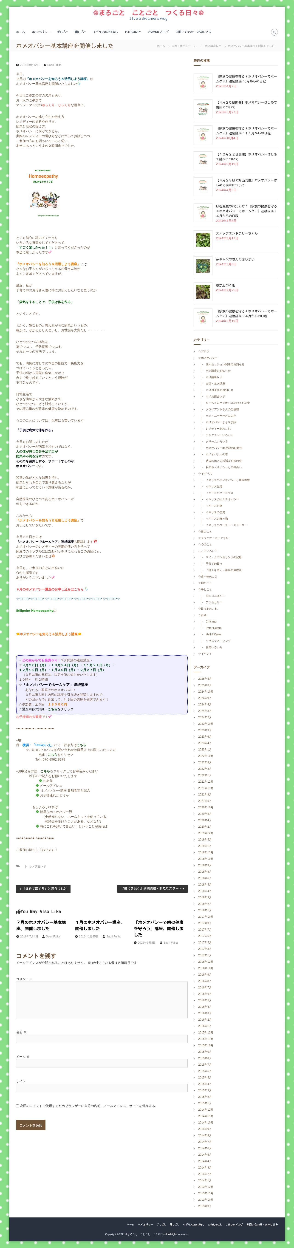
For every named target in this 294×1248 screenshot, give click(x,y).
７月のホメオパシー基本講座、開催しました (41, 925)
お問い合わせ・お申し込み (193, 31)
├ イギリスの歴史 (211, 512)
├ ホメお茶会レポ (211, 396)
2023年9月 (205, 730)
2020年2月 (205, 826)
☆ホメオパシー (181, 46)
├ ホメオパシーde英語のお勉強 (220, 448)
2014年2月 (205, 1174)
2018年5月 (205, 884)
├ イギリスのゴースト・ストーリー (222, 525)
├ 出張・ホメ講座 (211, 383)
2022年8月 (205, 762)
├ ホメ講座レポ (209, 46)
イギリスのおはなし (105, 31)
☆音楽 (202, 615)
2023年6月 (205, 736)
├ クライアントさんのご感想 (218, 409)
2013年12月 (205, 1187)
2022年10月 (205, 756)
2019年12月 (205, 833)
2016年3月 (205, 1013)
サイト (21, 1081)
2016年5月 (205, 1000)
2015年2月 (205, 1096)
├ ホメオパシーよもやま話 (217, 422)
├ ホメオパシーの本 (213, 454)
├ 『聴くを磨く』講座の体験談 (220, 570)
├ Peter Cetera (211, 628)
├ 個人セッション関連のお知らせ (221, 364)
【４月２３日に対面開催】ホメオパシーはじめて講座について (246, 183)
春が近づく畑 (225, 285)
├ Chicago (207, 621)
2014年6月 (205, 1148)
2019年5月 (205, 839)
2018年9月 (205, 865)
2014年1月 (205, 1180)
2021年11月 (205, 788)
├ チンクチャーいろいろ (215, 435)
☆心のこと (205, 544)
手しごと (62, 31)
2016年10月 (205, 968)
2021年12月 (205, 781)
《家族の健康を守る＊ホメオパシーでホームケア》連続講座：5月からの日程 (246, 79)
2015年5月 (205, 1077)
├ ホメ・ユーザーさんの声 (217, 415)
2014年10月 (205, 1122)
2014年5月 (205, 1154)
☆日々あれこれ (208, 608)
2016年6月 (205, 994)
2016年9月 (205, 974)
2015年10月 (205, 1045)
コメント (24, 979)
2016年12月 (205, 961)
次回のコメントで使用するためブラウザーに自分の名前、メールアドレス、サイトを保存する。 (89, 1106)
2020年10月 (205, 807)
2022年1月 (205, 775)
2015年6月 (205, 1071)
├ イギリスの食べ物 (213, 518)
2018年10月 (205, 858)
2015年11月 (205, 1039)
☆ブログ (203, 351)
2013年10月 (205, 1199)
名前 (21, 1032)
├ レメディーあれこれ (214, 428)
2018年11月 (205, 852)
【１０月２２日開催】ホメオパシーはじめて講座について (246, 157)
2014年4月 (205, 1161)
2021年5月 (205, 801)
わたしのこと (133, 31)
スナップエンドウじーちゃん (237, 233)
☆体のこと (205, 531)
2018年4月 (205, 891)
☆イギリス (205, 473)
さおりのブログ (158, 31)
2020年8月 (205, 813)
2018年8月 (205, 871)
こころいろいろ (208, 550)
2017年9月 (205, 923)
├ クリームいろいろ (213, 441)
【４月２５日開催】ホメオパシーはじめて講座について (246, 105)
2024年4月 (205, 704)
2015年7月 (205, 1064)
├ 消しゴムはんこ (211, 595)
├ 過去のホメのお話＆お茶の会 (220, 460)
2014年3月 (205, 1167)
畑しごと (80, 31)
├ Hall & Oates (211, 634)
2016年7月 (205, 987)
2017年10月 (205, 916)
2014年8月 (205, 1135)
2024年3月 (205, 711)
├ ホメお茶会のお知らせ (215, 390)
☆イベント (205, 653)
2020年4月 (205, 820)
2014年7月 (205, 1141)
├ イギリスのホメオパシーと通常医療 (224, 480)
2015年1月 (205, 1103)
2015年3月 (205, 1090)
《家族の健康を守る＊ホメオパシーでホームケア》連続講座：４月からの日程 (246, 314)
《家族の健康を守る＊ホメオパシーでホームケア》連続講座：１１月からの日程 (246, 131)
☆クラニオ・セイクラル (213, 538)
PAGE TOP (283, 1206)
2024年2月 (205, 717)
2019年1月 (205, 846)
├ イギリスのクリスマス (215, 493)
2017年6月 (205, 936)
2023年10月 (205, 723)
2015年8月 (205, 1058)
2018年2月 (205, 904)
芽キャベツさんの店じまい (235, 259)
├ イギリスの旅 (210, 505)
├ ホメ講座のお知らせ (214, 370)
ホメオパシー (41, 31)
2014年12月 (205, 1109)
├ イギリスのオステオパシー (218, 499)
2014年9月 (205, 1129)
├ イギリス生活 (210, 486)
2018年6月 (205, 878)
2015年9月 (205, 1051)
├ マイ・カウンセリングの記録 (220, 557)
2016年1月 (205, 1026)
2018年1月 (205, 910)
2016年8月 (205, 981)
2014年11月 (205, 1116)
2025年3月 (205, 685)
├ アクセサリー (210, 602)
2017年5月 (205, 942)
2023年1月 (205, 749)
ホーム (20, 31)
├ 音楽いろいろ (210, 647)
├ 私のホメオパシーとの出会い (220, 467)
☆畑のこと (205, 583)
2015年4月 (205, 1084)
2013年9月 (205, 1206)
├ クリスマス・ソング (214, 640)
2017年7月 (205, 929)
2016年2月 (205, 1019)
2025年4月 (205, 678)
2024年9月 (205, 698)
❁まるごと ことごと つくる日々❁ (148, 12)
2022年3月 (205, 768)
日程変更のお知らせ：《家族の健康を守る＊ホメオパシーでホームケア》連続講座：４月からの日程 (246, 211)
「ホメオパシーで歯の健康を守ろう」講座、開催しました (159, 928)
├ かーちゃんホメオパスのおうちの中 (224, 403)
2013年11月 (205, 1193)
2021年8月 (205, 794)
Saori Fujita (54, 65)
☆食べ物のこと (208, 576)
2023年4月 (205, 743)
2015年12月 (205, 1032)
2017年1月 (205, 955)
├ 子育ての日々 (210, 563)
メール (23, 1056)
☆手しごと (205, 589)
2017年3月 (205, 949)
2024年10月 (205, 691)
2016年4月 (205, 1006)
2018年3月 (205, 897)
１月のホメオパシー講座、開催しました (100, 925)
